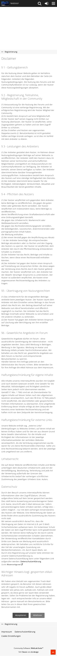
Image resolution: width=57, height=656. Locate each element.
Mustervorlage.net (13, 564)
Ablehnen (37, 615)
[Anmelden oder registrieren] (46, 3)
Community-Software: (28, 648)
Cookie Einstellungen (11, 636)
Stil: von (29, 652)
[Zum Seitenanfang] (53, 652)
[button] (39, 3)
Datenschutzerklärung (30, 561)
